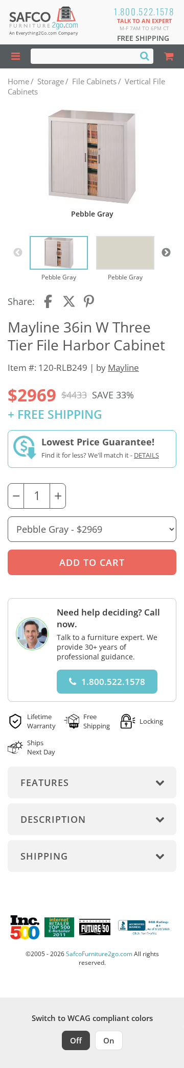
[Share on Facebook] (49, 301)
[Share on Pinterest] (89, 301)
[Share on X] (69, 301)
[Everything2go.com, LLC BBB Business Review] (145, 927)
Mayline (123, 367)
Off (76, 1040)
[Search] (144, 56)
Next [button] (166, 253)
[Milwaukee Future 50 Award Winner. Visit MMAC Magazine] (94, 927)
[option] (59, 259)
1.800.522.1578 (144, 11)
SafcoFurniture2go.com (99, 954)
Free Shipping (143, 38)
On (108, 1040)
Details (146, 455)
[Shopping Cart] (168, 56)
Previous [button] (18, 253)
